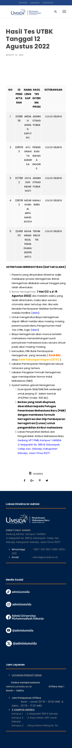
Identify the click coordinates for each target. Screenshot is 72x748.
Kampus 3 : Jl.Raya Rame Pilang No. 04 (35, 725)
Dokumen (48, 2)
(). (35, 313)
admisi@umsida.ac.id (45, 557)
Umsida (23, 2)
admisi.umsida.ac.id (27, 686)
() (35, 330)
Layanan (35, 2)
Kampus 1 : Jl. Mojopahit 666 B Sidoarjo (35, 713)
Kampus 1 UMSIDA (35, 534)
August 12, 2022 (14, 54)
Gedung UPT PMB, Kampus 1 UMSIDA (39, 440)
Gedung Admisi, (15, 534)
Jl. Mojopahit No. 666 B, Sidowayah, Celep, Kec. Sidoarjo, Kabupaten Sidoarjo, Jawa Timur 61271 (39, 449)
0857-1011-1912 (42, 549)
